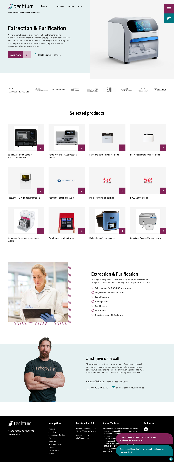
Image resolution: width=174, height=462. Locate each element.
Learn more (15, 54)
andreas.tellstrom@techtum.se (130, 387)
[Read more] (41, 89)
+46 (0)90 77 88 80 (83, 435)
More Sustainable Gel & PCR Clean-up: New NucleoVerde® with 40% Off (138, 438)
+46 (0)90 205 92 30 (99, 387)
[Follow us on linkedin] (146, 429)
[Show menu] (169, 8)
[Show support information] (169, 18)
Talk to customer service (49, 54)
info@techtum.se (82, 438)
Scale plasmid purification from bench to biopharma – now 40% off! (142, 450)
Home (10, 12)
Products (16, 12)
